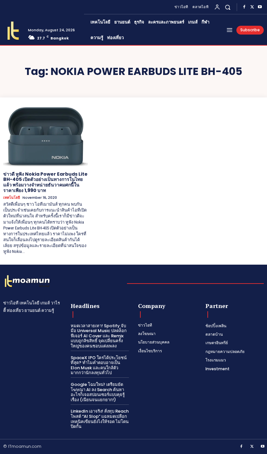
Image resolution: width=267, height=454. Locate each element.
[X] (252, 7)
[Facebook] (244, 7)
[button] (228, 7)
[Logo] (13, 31)
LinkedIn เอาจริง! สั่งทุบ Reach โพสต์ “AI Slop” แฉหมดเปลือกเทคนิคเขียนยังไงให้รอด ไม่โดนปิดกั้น (100, 419)
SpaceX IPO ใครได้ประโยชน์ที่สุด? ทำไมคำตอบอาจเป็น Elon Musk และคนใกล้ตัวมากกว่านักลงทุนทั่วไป (99, 365)
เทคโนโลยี (11, 198)
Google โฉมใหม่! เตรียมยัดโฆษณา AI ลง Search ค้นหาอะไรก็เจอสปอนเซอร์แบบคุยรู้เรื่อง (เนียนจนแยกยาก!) (98, 392)
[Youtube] (260, 7)
